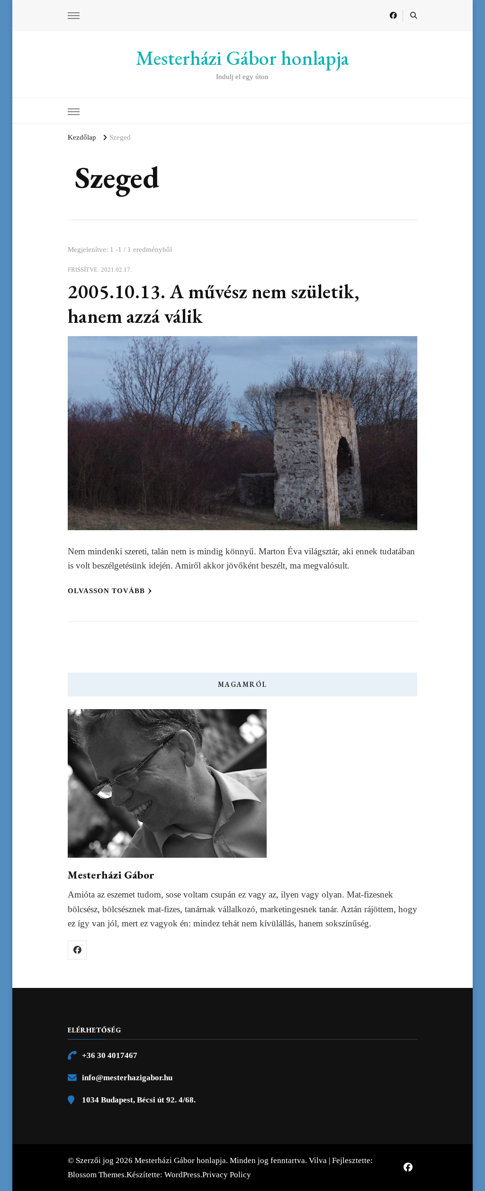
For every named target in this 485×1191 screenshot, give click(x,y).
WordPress (182, 1174)
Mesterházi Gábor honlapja (242, 58)
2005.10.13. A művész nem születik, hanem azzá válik (213, 303)
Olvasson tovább (106, 591)
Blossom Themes (96, 1174)
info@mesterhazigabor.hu (127, 1077)
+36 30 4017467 (109, 1055)
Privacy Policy (226, 1174)
